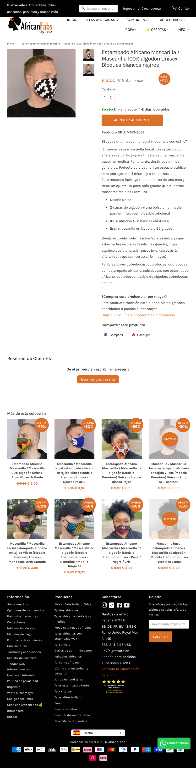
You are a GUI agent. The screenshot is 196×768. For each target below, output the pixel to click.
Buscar (12, 716)
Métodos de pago (19, 634)
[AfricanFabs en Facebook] (119, 606)
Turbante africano (67, 662)
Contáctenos (16, 622)
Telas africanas (100, 19)
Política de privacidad (22, 681)
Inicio (72, 19)
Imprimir (13, 687)
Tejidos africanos (66, 610)
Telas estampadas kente (71, 685)
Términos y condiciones (24, 652)
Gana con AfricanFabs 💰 (25, 705)
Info (181, 29)
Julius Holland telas (68, 679)
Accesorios (171, 19)
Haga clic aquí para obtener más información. (139, 315)
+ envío (139, 81)
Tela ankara (62, 644)
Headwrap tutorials (20, 675)
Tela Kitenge (63, 691)
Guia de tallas (17, 646)
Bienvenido (16, 5)
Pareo (58, 703)
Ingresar (129, 8)
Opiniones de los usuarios (25, 610)
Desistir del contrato (22, 658)
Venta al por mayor (20, 693)
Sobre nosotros (18, 604)
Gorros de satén (65, 709)
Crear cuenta (151, 8)
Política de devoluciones (24, 640)
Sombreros (138, 19)
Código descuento (20, 699)
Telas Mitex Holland (68, 697)
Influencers (15, 711)
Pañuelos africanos (68, 656)
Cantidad (109, 89)
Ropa (130, 29)
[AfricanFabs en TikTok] (111, 606)
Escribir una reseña (98, 379)
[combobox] (98, 8)
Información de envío (22, 628)
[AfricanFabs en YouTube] (127, 606)
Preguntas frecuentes (22, 616)
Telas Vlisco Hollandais (70, 721)
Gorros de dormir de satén (73, 650)
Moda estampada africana (73, 627)
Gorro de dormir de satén (72, 715)
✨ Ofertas (156, 29)
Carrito (183, 8)
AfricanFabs (116, 742)
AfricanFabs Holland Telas (72, 604)
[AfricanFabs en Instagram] (104, 606)
